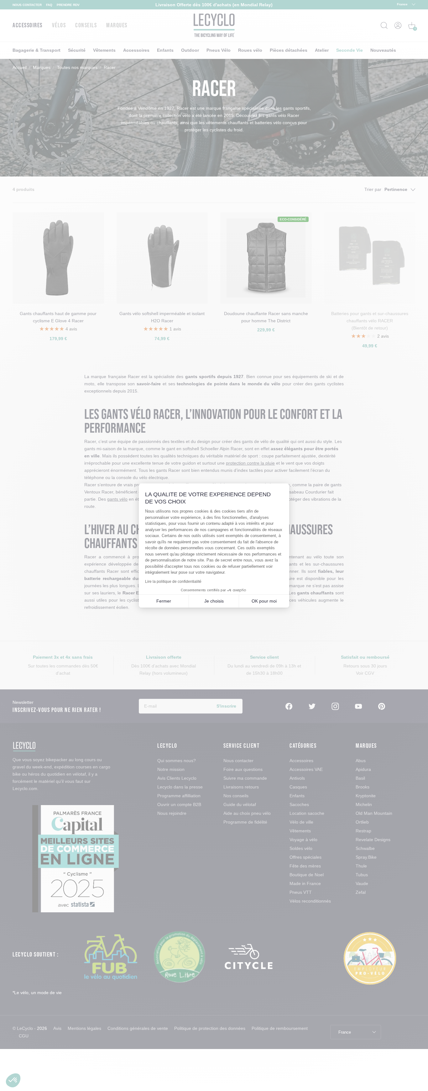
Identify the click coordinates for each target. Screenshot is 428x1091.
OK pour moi (264, 600)
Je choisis (214, 600)
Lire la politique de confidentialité (173, 581)
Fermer (163, 600)
